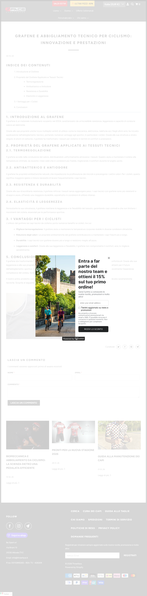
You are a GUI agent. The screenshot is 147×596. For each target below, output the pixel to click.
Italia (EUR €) (112, 4)
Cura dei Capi (92, 511)
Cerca (75, 511)
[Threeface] (15, 11)
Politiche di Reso (83, 528)
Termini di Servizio (119, 519)
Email (78, 373)
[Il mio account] (128, 4)
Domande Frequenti (84, 536)
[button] (6, 594)
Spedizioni (95, 519)
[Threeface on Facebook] (10, 526)
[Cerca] (132, 4)
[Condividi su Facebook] (124, 347)
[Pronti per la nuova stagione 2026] (73, 432)
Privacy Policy (109, 528)
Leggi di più (12, 483)
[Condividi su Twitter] (118, 347)
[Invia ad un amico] (137, 347)
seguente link (32, 282)
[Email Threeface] (29, 526)
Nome (11, 373)
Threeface (77, 563)
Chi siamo (78, 519)
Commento (14, 384)
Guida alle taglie (117, 511)
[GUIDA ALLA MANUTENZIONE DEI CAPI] (119, 435)
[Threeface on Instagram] (19, 526)
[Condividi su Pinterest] (131, 347)
